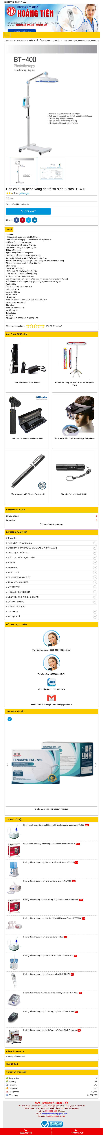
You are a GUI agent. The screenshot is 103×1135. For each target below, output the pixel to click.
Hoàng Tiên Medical (16, 1056)
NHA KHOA (12, 567)
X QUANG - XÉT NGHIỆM (19, 592)
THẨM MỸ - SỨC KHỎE (18, 582)
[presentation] (7, 764)
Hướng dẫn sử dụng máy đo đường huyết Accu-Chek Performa (50, 1030)
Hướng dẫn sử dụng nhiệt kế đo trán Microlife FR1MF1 (46, 974)
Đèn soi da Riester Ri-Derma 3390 (27, 438)
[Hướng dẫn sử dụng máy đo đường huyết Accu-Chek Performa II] (14, 906)
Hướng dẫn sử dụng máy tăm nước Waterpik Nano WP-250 (48, 862)
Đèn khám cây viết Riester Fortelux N (28, 494)
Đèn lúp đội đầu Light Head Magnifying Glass (74, 438)
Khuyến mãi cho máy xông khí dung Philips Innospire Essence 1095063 (53, 825)
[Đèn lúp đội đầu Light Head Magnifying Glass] (74, 415)
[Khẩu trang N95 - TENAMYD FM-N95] (51, 761)
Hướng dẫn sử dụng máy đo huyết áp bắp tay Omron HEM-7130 (50, 993)
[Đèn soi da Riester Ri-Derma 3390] (28, 415)
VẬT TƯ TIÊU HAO (16, 602)
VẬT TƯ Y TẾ (14, 587)
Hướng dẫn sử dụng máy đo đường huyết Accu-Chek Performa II (50, 899)
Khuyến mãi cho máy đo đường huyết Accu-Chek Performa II (49, 843)
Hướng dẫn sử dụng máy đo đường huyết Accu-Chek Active (48, 1011)
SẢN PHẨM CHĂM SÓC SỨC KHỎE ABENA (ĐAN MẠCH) (32, 548)
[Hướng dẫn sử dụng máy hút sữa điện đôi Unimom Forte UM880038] (14, 925)
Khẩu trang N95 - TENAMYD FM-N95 (51, 809)
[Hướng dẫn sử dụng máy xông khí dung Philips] (14, 944)
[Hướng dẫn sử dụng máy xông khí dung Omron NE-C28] (14, 888)
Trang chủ (12, 538)
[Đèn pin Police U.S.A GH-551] (74, 471)
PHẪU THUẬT (14, 572)
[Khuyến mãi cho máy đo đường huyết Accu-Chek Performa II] (14, 850)
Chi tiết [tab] (9, 229)
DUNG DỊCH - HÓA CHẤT (19, 553)
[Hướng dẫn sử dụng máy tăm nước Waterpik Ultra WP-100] (14, 962)
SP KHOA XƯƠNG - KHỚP (19, 577)
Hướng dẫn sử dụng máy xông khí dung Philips (43, 937)
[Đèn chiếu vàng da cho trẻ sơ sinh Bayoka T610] (74, 360)
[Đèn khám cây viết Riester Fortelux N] (28, 471)
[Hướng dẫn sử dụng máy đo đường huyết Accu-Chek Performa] (14, 1037)
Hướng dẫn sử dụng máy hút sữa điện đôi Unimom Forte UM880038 (52, 918)
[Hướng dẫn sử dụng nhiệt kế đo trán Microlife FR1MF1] (14, 981)
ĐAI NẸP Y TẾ (14, 616)
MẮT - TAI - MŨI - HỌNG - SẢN (21, 558)
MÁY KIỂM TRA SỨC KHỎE (20, 543)
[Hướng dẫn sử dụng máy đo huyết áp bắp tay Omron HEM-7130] (14, 1000)
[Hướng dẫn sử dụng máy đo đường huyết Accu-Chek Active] (14, 1018)
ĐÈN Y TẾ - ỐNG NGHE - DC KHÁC (23, 597)
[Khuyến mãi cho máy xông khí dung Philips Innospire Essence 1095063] (14, 832)
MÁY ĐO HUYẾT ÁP (16, 607)
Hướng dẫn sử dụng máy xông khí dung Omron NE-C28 (47, 881)
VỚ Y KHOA (13, 612)
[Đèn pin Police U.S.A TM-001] (28, 360)
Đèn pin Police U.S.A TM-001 (28, 382)
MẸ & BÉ (11, 562)
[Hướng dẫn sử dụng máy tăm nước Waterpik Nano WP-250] (14, 869)
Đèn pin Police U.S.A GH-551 (74, 494)
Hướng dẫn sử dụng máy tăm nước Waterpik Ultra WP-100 (48, 955)
